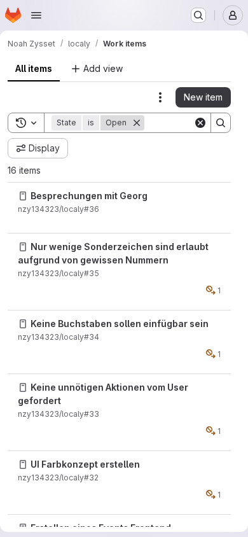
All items (33, 68)
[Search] (220, 123)
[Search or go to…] (198, 15)
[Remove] (136, 122)
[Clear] (200, 122)
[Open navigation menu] (36, 15)
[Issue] (23, 196)
